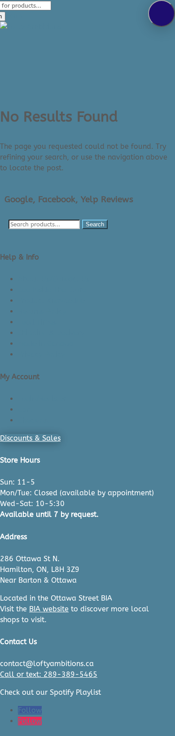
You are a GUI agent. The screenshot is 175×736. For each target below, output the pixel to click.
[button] (161, 13)
